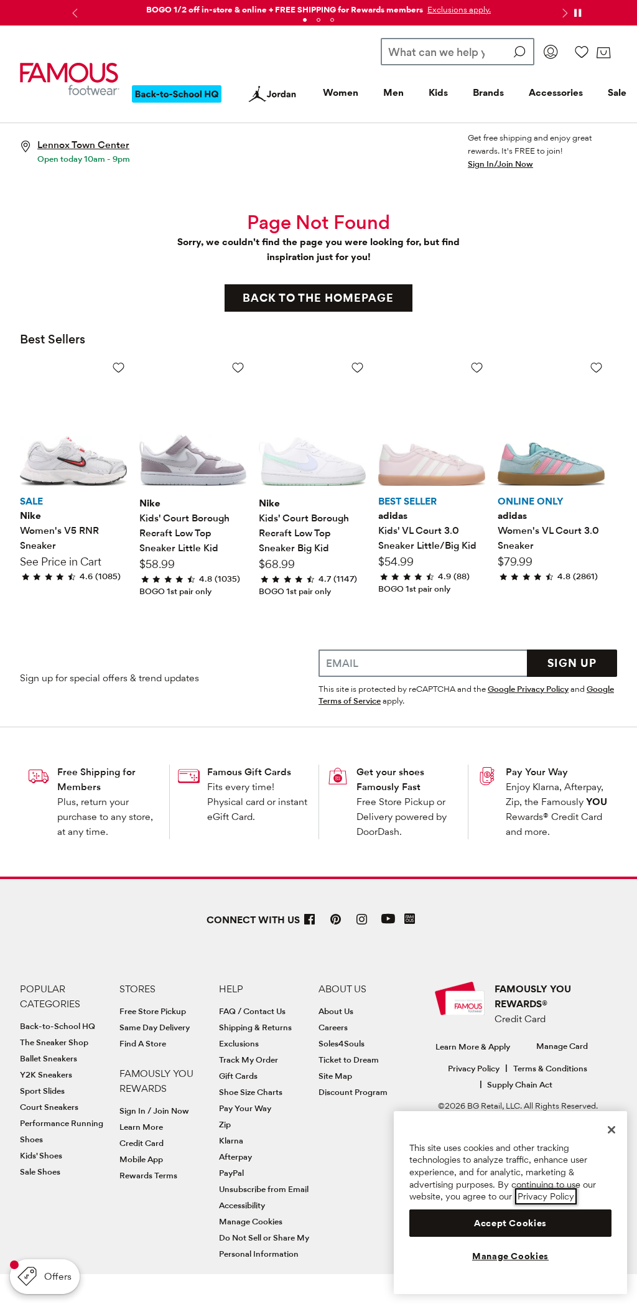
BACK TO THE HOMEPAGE (318, 297)
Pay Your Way (537, 772)
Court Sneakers (49, 1107)
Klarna (231, 1140)
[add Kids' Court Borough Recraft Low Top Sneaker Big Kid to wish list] (357, 367)
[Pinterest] (336, 924)
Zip (225, 1124)
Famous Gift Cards (249, 772)
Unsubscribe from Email (264, 1189)
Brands (488, 92)
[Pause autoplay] (577, 13)
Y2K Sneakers (46, 1074)
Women (340, 92)
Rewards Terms (148, 1175)
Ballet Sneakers (48, 1058)
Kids (438, 92)
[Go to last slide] (73, 13)
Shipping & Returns (255, 1027)
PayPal (231, 1173)
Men (393, 92)
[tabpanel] (318, 7)
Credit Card (141, 1143)
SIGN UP (572, 662)
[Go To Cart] (603, 53)
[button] (458, 9)
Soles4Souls (341, 1043)
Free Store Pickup (152, 1011)
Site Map (335, 1076)
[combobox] (457, 51)
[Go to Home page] (69, 79)
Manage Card (562, 1046)
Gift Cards (238, 1076)
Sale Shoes (40, 1171)
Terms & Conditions (550, 1068)
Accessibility (242, 1205)
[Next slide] (564, 13)
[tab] (305, 20)
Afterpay (235, 1157)
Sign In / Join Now (154, 1110)
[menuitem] (176, 104)
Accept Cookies (510, 1223)
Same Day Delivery (154, 1027)
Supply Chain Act (519, 1084)
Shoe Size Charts (250, 1092)
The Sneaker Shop (54, 1042)
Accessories (556, 92)
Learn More (141, 1127)
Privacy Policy (474, 1068)
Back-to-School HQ (57, 1026)
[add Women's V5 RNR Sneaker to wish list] (118, 367)
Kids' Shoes (41, 1155)
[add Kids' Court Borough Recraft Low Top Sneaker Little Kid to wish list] (238, 367)
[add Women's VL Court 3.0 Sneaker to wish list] (596, 367)
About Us (335, 1011)
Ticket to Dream (348, 1059)
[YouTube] (388, 924)
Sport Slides (42, 1091)
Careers (333, 1027)
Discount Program (353, 1092)
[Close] (611, 1129)
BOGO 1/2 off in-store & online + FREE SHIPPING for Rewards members (284, 9)
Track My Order (248, 1059)
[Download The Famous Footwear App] (409, 920)
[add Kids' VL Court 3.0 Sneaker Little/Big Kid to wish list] (476, 367)
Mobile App (141, 1159)
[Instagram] (362, 924)
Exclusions (239, 1043)
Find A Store (142, 1043)
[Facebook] (310, 924)
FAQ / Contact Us (252, 1011)
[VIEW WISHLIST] (582, 52)
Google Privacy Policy (528, 689)
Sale (617, 92)
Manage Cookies (250, 1221)
